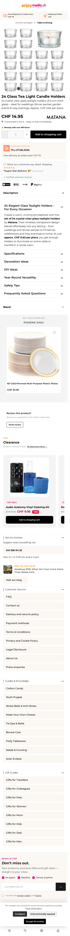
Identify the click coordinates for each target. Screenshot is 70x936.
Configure (20, 914)
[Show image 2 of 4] (23, 88)
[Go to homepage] (34, 6)
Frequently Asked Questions (25, 293)
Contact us (13, 605)
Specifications (14, 253)
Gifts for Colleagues (18, 788)
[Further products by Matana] (56, 117)
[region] (33, 60)
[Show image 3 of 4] (29, 88)
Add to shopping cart (48, 134)
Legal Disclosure (16, 649)
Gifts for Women (16, 806)
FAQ (9, 596)
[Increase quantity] (27, 134)
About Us (12, 658)
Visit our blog (14, 580)
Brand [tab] (7, 307)
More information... (34, 908)
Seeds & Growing (16, 750)
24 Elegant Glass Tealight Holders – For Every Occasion (29, 207)
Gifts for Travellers (17, 779)
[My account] (58, 931)
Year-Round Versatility (20, 277)
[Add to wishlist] (61, 31)
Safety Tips (12, 285)
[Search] (25, 931)
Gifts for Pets (14, 797)
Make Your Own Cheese (20, 714)
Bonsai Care (13, 732)
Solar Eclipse (14, 758)
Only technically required (42, 914)
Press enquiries (15, 667)
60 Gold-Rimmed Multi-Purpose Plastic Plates (32, 383)
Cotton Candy (14, 688)
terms (38, 895)
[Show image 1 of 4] (18, 88)
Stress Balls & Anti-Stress (21, 706)
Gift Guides (11, 772)
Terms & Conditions (18, 632)
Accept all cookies (35, 921)
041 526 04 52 (14, 550)
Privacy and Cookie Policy (22, 640)
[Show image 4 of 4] (34, 88)
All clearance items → (37, 446)
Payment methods (17, 623)
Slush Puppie (14, 697)
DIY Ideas (11, 269)
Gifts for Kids (14, 824)
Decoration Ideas (16, 261)
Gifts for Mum (14, 815)
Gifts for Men (14, 841)
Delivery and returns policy (22, 614)
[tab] (33, 193)
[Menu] (9, 931)
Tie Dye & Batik (15, 723)
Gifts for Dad (13, 832)
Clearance (11, 442)
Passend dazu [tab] (34, 322)
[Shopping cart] (41, 931)
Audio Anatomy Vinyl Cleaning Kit (27, 507)
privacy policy (24, 895)
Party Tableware (16, 741)
